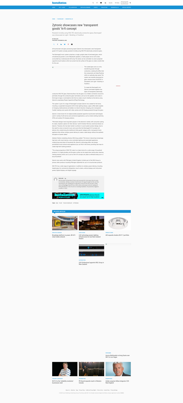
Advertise (73, 390)
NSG (57, 203)
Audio (53, 7)
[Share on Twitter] (54, 44)
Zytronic (76, 203)
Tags (77, 390)
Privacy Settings (114, 390)
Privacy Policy (82, 390)
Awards (110, 2)
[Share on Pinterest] (68, 44)
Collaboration (73, 7)
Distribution (82, 260)
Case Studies (82, 232)
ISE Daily (117, 2)
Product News (109, 232)
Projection (104, 7)
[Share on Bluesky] (64, 44)
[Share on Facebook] (57, 44)
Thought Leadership (57, 378)
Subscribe (124, 2)
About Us (68, 390)
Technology (60, 19)
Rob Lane (56, 38)
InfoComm (108, 353)
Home (53, 19)
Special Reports (126, 7)
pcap (60, 203)
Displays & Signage (85, 7)
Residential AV (115, 7)
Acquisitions (109, 378)
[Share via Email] (72, 44)
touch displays (67, 203)
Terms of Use (100, 390)
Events (96, 7)
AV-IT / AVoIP (62, 7)
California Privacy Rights (91, 390)
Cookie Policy (107, 390)
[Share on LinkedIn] (61, 44)
